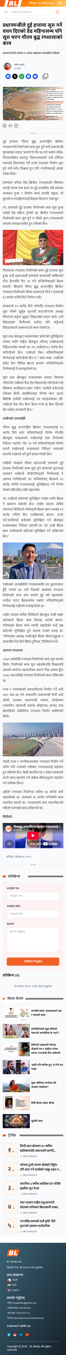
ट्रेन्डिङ (12, 1135)
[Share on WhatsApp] (21, 76)
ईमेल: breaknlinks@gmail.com (21, 1303)
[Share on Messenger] (28, 76)
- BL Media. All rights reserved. (29, 1348)
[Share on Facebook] (8, 76)
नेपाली (14, 1280)
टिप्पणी (10, 924)
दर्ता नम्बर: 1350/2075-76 (18, 1313)
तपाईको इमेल (13, 906)
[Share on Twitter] (15, 76)
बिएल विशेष (15, 998)
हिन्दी (14, 1285)
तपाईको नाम (13, 889)
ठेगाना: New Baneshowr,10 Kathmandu (25, 1318)
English (15, 1290)
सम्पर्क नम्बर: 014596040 (19, 1308)
